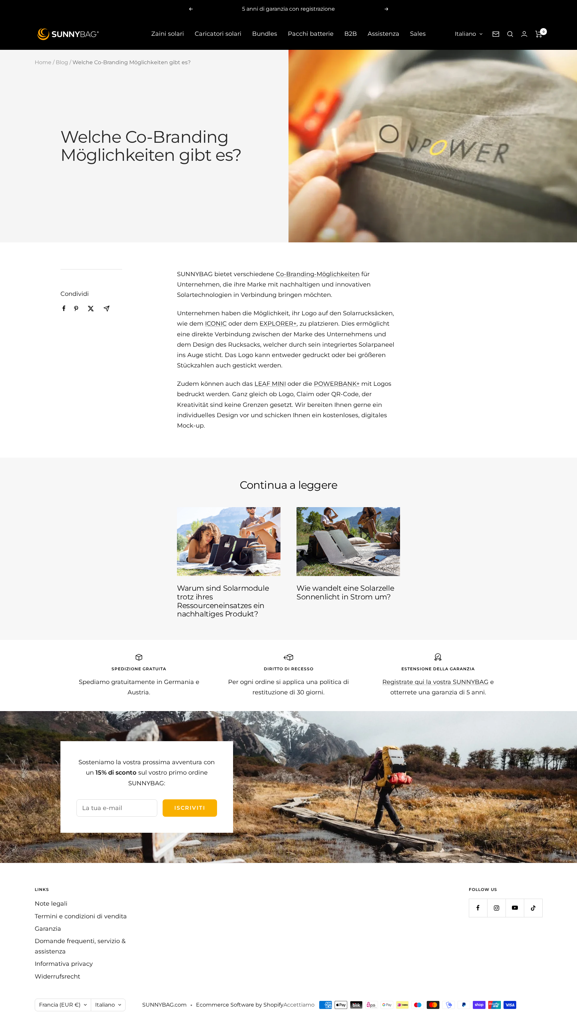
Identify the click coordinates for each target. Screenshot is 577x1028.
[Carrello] (538, 34)
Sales (418, 33)
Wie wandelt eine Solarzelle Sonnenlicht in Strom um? (345, 592)
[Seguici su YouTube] (515, 908)
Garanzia (48, 928)
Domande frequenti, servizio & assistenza (80, 946)
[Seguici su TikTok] (533, 908)
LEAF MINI (270, 383)
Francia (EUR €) (59, 1005)
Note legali (51, 903)
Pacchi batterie (311, 33)
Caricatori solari (218, 33)
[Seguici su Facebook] (478, 908)
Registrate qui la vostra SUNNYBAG (435, 682)
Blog (62, 62)
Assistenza (383, 33)
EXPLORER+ (278, 323)
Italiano (465, 33)
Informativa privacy (64, 963)
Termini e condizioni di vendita (81, 916)
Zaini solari (167, 33)
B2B (350, 33)
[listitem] (63, 308)
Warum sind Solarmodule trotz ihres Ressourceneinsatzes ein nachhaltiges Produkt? (223, 601)
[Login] (524, 34)
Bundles (264, 33)
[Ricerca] (510, 34)
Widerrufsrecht (57, 976)
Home (43, 62)
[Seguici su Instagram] (496, 908)
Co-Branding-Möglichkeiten (318, 274)
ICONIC (216, 323)
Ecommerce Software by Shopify (239, 1005)
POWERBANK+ (337, 383)
